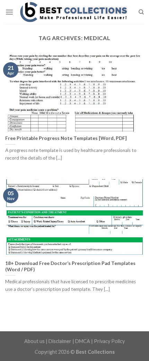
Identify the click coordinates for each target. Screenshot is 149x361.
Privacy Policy (109, 341)
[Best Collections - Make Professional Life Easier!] (74, 12)
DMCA (82, 341)
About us (34, 341)
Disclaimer (60, 341)
